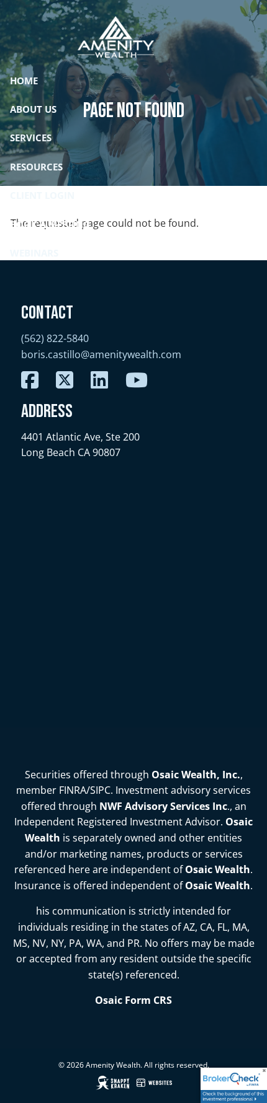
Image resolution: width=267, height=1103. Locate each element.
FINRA (72, 790)
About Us (33, 109)
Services (31, 137)
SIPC (100, 790)
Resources (36, 166)
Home (24, 80)
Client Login (42, 195)
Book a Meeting (50, 224)
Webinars (34, 253)
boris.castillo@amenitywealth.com (101, 354)
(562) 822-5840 (55, 338)
